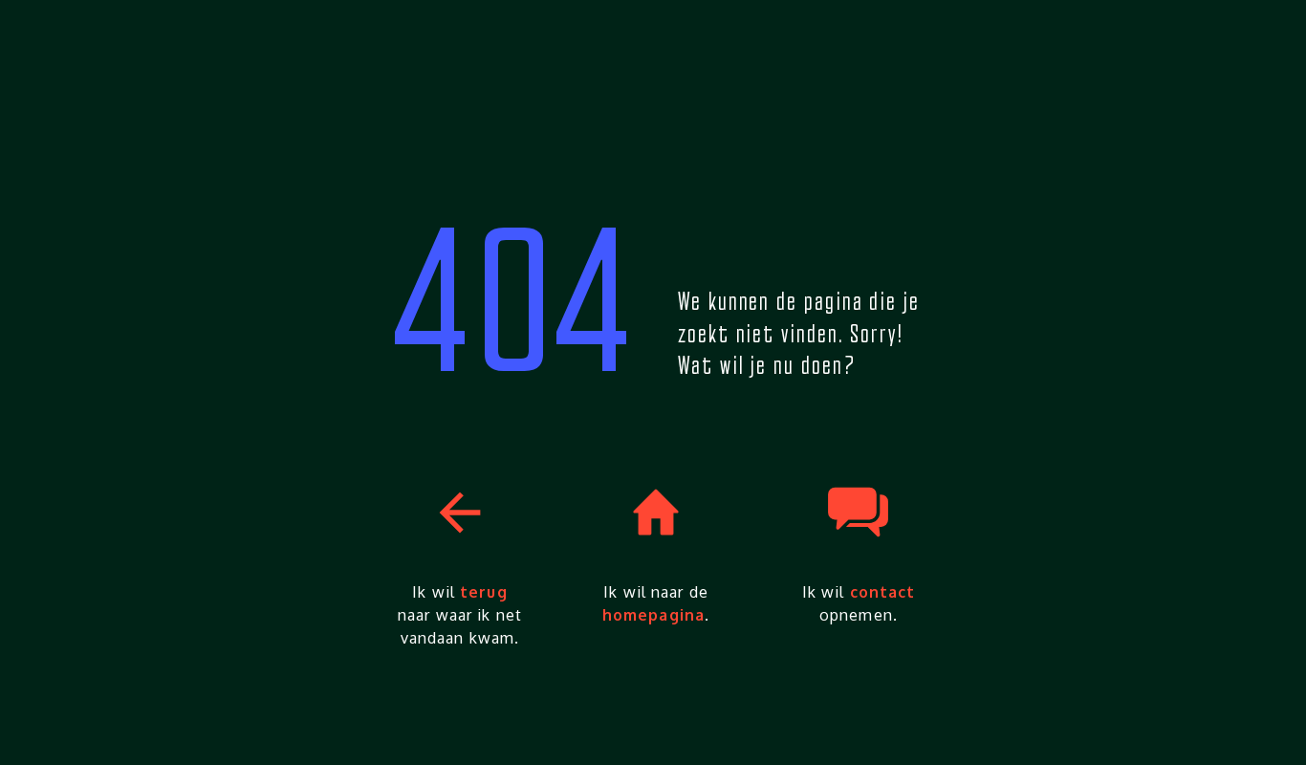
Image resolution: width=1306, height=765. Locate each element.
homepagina (653, 614)
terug (484, 591)
